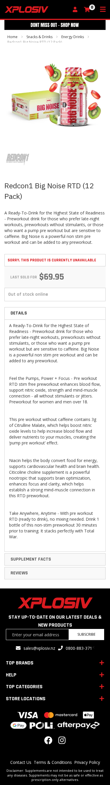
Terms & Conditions (53, 762)
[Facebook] (48, 742)
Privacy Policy (87, 762)
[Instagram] (62, 742)
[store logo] (36, 9)
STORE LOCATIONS (25, 698)
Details (19, 313)
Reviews (19, 573)
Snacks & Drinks (39, 36)
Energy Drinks (72, 36)
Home (12, 36)
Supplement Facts (31, 559)
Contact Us (20, 762)
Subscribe (86, 634)
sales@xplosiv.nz (39, 648)
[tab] (55, 313)
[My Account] (76, 9)
